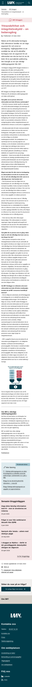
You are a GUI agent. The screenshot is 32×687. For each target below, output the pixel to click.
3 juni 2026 (13, 522)
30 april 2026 (14, 546)
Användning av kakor (8, 653)
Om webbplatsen (6, 664)
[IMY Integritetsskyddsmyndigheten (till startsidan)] (16, 3)
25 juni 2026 (14, 510)
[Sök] (29, 3)
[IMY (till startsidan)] (16, 615)
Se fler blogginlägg (23, 556)
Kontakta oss (5, 633)
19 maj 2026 (14, 534)
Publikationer (5, 452)
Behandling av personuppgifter (11, 657)
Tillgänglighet (5, 661)
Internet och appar (7, 572)
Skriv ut (6, 567)
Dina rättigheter (16, 570)
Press (3, 637)
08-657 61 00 (13, 629)
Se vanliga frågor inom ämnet (14, 589)
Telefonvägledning (7, 641)
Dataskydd (7, 570)
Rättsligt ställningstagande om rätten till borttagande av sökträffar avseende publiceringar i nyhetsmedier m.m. (15, 474)
